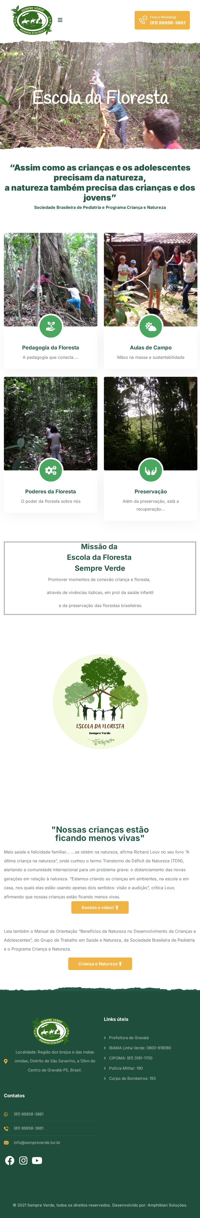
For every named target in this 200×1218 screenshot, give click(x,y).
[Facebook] (9, 1160)
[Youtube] (37, 1160)
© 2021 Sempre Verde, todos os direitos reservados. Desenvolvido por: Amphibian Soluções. (100, 1205)
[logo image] (31, 20)
